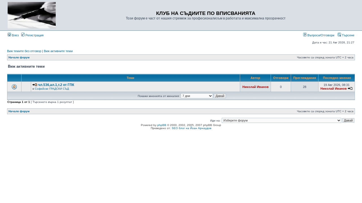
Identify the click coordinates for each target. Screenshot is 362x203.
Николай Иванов (255, 87)
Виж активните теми (58, 51)
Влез (15, 35)
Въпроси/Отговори (320, 35)
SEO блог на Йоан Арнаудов (191, 128)
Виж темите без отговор (24, 51)
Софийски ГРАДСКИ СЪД (52, 88)
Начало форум (18, 57)
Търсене (347, 35)
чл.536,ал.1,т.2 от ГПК (56, 85)
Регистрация (34, 35)
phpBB (161, 125)
